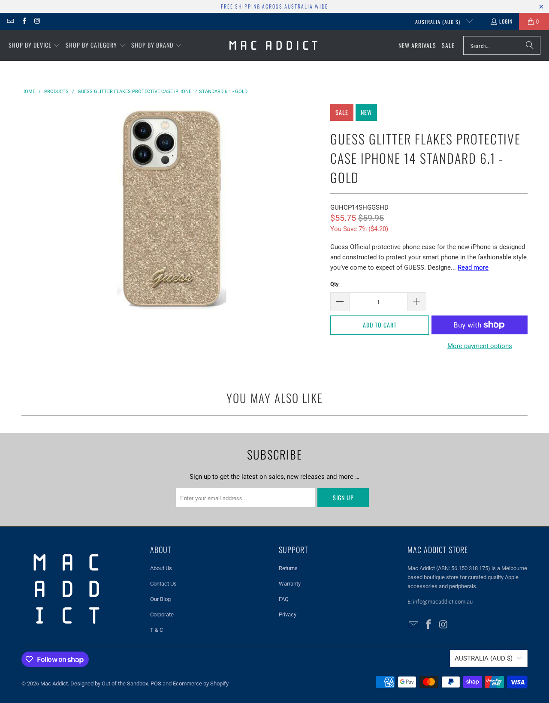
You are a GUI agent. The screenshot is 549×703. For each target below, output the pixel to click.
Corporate (162, 614)
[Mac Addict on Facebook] (23, 21)
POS (156, 683)
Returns (288, 568)
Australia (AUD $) (438, 21)
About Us (161, 568)
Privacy (287, 614)
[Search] (529, 45)
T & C (156, 630)
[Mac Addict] (273, 45)
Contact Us (163, 583)
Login (506, 21)
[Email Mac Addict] (10, 21)
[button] (34, 45)
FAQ (284, 599)
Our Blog (160, 599)
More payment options (479, 346)
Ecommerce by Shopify (201, 683)
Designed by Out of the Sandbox (109, 683)
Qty (334, 284)
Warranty (290, 583)
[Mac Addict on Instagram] (37, 21)
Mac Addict (54, 683)
